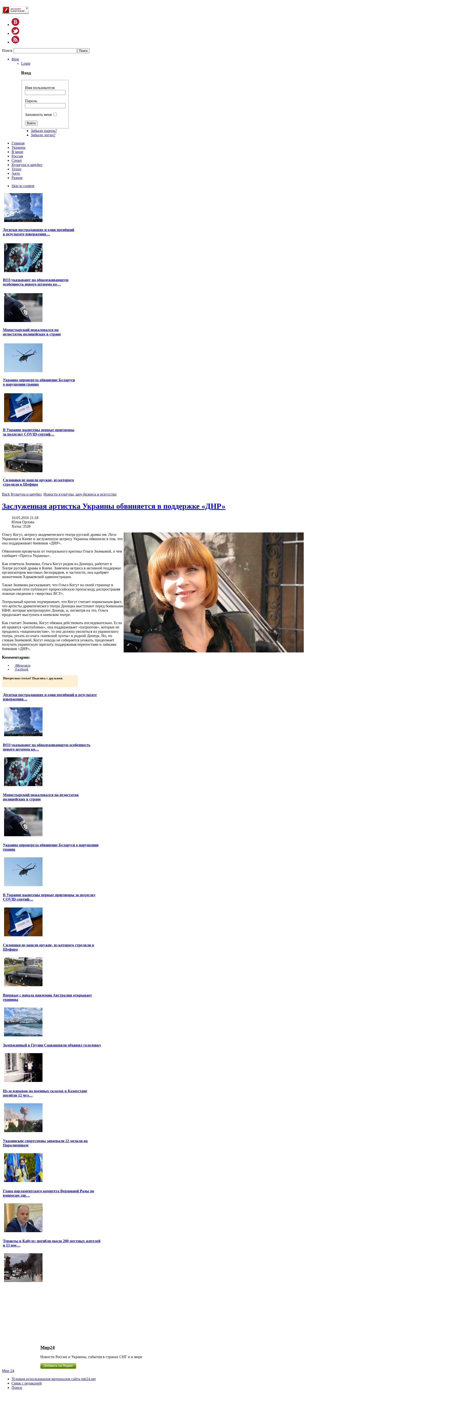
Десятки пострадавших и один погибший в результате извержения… (38, 232)
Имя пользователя (40, 88)
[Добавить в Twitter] (7, 683)
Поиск (7, 50)
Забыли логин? (43, 135)
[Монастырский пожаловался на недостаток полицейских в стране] (23, 321)
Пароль (31, 101)
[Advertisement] (41, 1313)
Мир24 (47, 1347)
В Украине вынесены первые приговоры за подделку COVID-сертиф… (38, 432)
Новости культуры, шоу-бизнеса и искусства (79, 494)
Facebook (21, 669)
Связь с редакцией (27, 1383)
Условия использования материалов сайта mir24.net (54, 1379)
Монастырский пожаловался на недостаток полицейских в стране (32, 332)
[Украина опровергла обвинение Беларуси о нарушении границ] (23, 372)
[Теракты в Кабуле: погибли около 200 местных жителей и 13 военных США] (23, 1281)
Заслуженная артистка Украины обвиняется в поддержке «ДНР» (113, 506)
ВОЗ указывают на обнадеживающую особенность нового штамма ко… (35, 282)
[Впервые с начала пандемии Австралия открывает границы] (23, 1036)
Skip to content (23, 186)
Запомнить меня (38, 115)
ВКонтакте (22, 665)
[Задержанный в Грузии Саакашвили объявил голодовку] (23, 1081)
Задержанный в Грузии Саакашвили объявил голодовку (52, 1045)
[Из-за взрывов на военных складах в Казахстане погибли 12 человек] (23, 1131)
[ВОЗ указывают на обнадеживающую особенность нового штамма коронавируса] (23, 271)
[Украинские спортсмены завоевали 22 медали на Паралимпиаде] (23, 1181)
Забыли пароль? (44, 131)
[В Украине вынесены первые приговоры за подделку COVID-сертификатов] (23, 421)
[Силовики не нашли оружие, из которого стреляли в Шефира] (23, 472)
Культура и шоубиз (26, 494)
